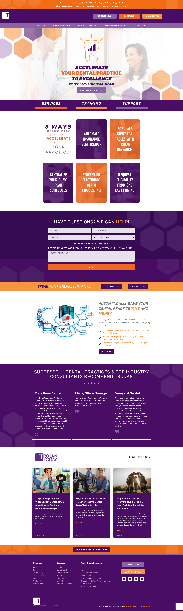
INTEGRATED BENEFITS (84, 248)
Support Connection (86, 25)
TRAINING (91, 104)
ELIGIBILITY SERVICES (104, 248)
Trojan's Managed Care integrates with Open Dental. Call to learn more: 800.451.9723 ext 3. (92, 6)
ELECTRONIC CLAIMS (124, 248)
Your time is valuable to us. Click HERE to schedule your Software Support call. (91, 3)
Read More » (39, 523)
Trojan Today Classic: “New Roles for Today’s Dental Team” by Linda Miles (90, 502)
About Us (41, 25)
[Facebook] (124, 579)
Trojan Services (60, 25)
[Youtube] (130, 579)
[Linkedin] (136, 579)
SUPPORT (132, 104)
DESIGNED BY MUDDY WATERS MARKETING (136, 606)
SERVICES (51, 104)
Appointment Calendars (115, 25)
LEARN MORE (91, 154)
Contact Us (141, 25)
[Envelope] (142, 579)
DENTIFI (53, 248)
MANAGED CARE (65, 248)
